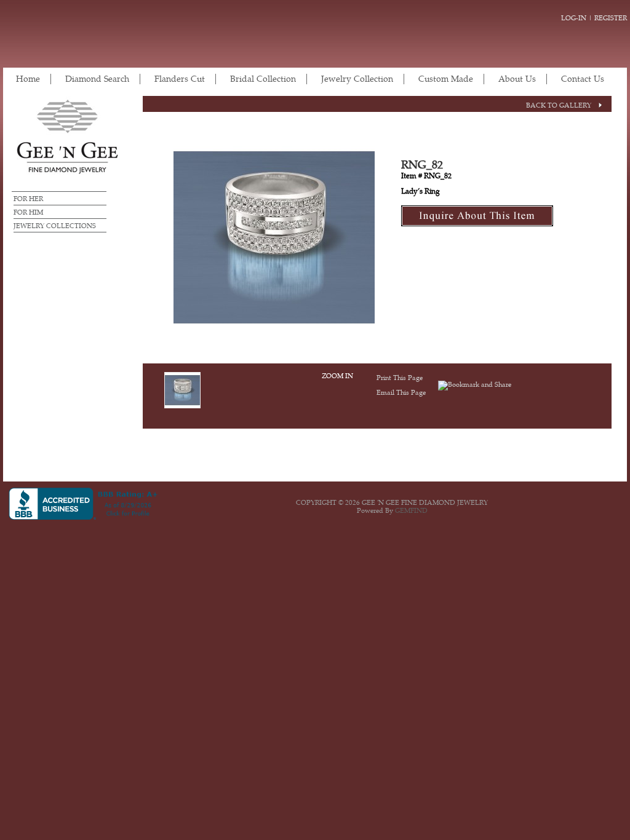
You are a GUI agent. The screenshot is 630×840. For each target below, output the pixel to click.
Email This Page (401, 393)
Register (610, 18)
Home (28, 79)
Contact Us (582, 79)
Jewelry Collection (357, 79)
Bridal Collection (263, 79)
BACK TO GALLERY (558, 105)
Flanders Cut (179, 79)
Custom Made (445, 79)
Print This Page (400, 378)
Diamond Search (97, 79)
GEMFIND (411, 511)
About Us (517, 79)
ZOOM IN (337, 376)
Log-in (573, 18)
